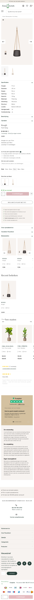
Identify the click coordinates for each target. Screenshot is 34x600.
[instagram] (19, 563)
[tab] (17, 529)
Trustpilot (12, 583)
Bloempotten (9, 16)
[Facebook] (24, 563)
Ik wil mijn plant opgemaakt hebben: (10, 151)
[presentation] (3, 42)
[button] (3, 19)
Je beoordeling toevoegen (9, 368)
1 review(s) (4, 133)
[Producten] (23, 6)
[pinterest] (30, 563)
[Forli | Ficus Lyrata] (9, 334)
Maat (2, 169)
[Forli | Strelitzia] (25, 334)
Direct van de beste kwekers (17, 1)
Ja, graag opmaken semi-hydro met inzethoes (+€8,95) (16, 153)
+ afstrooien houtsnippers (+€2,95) (11, 158)
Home (3, 16)
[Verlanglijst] (27, 6)
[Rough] (9, 246)
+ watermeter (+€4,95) (8, 156)
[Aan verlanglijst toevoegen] (31, 193)
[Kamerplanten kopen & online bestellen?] (8, 6)
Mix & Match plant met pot (17, 202)
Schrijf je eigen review (14, 133)
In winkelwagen (21, 597)
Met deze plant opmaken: (7, 161)
